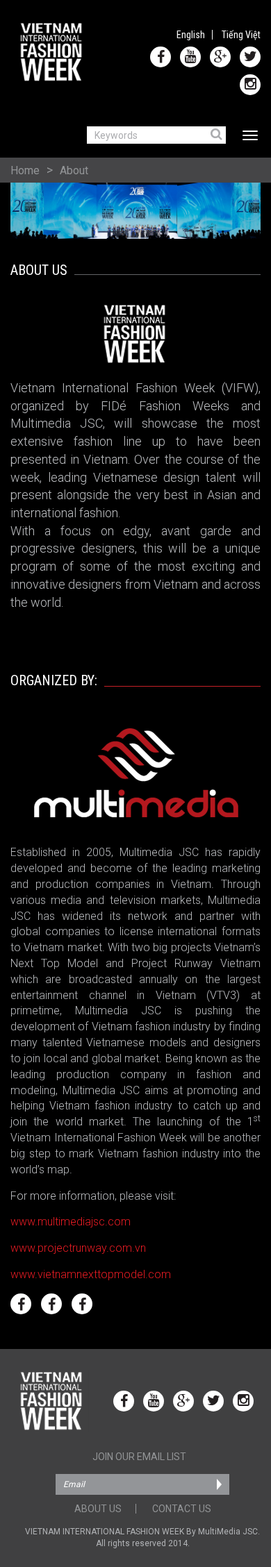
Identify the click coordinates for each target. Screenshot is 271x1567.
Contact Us (181, 1509)
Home (25, 170)
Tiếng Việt (241, 35)
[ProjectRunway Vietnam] (20, 1303)
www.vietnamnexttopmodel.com (90, 1274)
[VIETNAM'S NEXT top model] (51, 1303)
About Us (98, 1509)
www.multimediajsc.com (70, 1221)
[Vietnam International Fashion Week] (52, 52)
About (74, 170)
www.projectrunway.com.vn (78, 1248)
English (190, 35)
